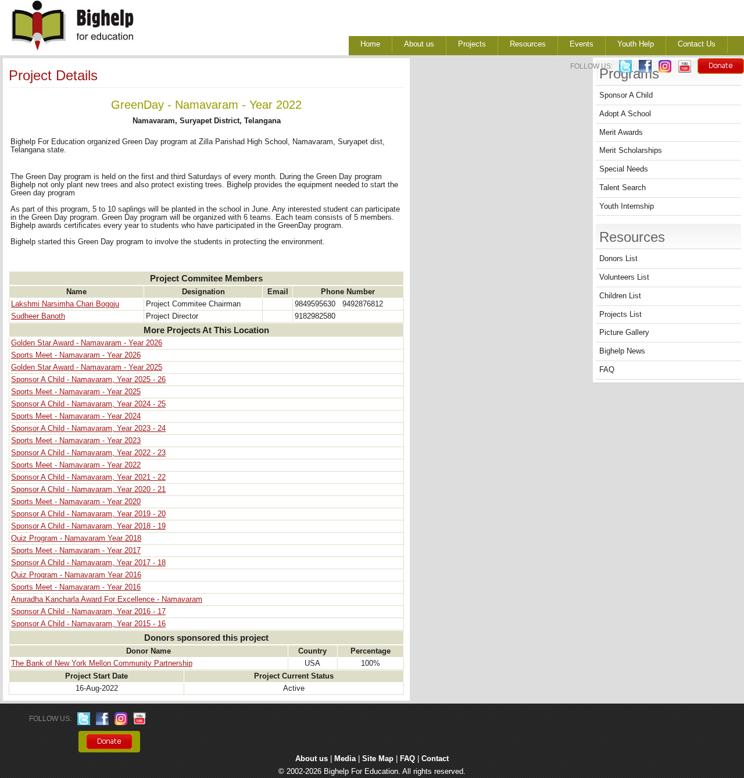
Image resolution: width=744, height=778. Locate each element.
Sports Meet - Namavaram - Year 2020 (76, 502)
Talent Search (622, 188)
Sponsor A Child (626, 95)
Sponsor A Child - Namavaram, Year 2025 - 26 (88, 380)
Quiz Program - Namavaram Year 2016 (76, 575)
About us (419, 44)
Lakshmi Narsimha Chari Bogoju (65, 304)
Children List (620, 296)
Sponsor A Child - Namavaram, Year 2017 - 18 (88, 563)
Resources (528, 44)
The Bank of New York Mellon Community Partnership (101, 663)
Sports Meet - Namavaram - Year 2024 (76, 416)
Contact (435, 759)
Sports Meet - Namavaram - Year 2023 (76, 441)
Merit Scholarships (630, 151)
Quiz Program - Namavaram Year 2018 (76, 538)
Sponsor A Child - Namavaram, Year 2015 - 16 (88, 624)
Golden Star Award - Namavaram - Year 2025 (86, 367)
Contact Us (697, 44)
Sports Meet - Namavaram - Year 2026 (76, 355)
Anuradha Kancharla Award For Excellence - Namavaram (106, 599)
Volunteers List (624, 277)
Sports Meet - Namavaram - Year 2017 (76, 551)
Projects (472, 44)
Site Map (378, 759)
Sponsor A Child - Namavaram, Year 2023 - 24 (88, 428)
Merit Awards (621, 133)
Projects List (620, 315)
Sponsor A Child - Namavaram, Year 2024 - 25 (88, 404)
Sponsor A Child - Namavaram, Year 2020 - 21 (88, 490)
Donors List (618, 259)
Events (581, 44)
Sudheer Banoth (38, 316)
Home (370, 44)
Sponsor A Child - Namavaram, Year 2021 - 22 (88, 477)
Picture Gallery (624, 333)
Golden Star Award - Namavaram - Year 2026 (86, 343)
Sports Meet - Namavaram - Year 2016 (76, 587)
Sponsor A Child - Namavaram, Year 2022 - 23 (88, 453)
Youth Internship (626, 206)
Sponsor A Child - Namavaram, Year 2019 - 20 (88, 514)
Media (345, 759)
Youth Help (635, 44)
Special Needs (623, 169)
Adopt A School (625, 114)
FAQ (606, 370)
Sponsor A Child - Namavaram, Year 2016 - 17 (88, 612)
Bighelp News (622, 351)
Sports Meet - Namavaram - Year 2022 (76, 465)
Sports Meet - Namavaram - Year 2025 (76, 392)
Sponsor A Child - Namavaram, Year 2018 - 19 (88, 526)
